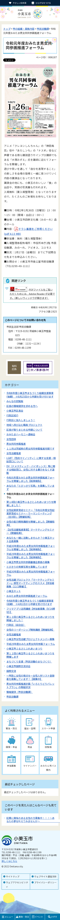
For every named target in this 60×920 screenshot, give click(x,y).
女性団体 (11, 439)
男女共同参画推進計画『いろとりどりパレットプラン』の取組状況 (30, 685)
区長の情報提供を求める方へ (22, 406)
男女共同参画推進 (16, 443)
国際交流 (11, 671)
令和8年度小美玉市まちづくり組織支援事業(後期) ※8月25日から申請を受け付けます (29, 394)
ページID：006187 (46, 57)
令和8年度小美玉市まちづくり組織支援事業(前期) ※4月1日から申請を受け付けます (29, 602)
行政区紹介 (12, 415)
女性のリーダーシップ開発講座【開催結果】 (30, 629)
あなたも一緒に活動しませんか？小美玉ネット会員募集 (30, 539)
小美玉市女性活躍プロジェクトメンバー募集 (30, 639)
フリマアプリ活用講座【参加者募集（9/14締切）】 (30, 610)
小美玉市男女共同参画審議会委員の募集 (28, 562)
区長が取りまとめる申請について (24, 429)
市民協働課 (43, 28)
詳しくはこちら (9, 861)
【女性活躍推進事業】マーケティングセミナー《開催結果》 (30, 531)
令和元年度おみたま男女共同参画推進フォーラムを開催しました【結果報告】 (30, 479)
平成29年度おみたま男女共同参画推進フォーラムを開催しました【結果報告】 (30, 555)
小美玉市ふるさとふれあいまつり (24, 648)
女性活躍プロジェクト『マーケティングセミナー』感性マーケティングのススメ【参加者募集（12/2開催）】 (30, 583)
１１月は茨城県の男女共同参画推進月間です (30, 448)
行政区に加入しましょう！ (20, 420)
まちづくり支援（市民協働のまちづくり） (29, 661)
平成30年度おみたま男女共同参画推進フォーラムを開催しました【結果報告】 (30, 547)
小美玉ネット (13, 591)
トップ (6, 28)
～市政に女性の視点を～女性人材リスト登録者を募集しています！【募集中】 (30, 677)
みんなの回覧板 (14, 401)
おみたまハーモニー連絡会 (20, 434)
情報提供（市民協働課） (19, 692)
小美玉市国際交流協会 (18, 666)
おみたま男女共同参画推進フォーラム (26, 596)
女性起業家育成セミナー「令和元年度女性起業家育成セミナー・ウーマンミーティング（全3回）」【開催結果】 (30, 513)
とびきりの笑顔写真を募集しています (26, 566)
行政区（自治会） (16, 625)
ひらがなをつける (43, 2)
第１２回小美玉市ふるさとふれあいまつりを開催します (30, 654)
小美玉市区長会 (14, 410)
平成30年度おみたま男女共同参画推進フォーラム (30, 573)
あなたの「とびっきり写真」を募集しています (30, 487)
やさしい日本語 (19, 2)
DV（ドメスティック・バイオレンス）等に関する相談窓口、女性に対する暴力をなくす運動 (30, 469)
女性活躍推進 (13, 453)
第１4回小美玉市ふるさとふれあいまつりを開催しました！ (31, 503)
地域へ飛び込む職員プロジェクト (24, 425)
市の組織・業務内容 (23, 28)
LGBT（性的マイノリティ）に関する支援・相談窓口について (31, 459)
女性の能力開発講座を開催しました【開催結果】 (30, 523)
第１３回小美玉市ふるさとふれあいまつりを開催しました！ (30, 618)
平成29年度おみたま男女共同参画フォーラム (30, 644)
